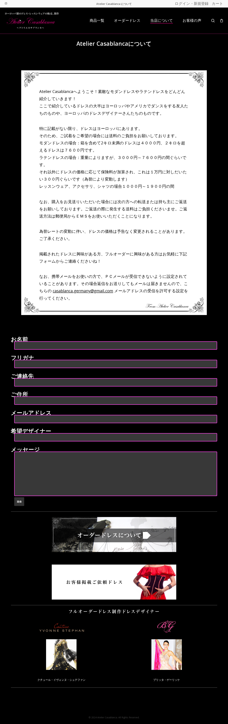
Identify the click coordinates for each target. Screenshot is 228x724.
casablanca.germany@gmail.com (83, 290)
